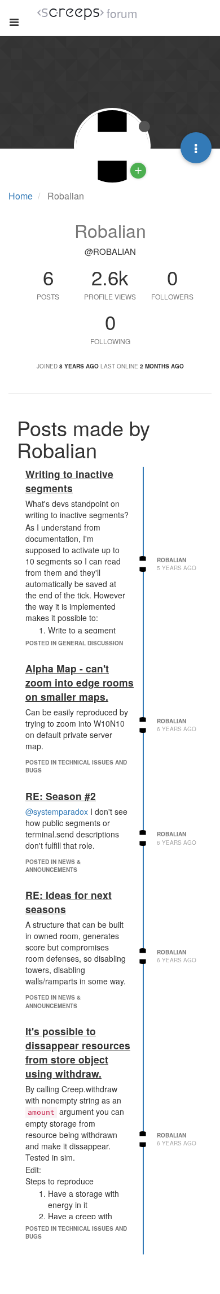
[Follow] (138, 171)
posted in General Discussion (74, 643)
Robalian (171, 560)
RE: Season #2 (60, 796)
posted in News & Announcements (53, 866)
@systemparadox (56, 811)
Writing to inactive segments (69, 481)
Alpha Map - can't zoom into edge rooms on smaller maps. (79, 682)
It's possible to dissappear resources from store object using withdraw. (77, 1052)
